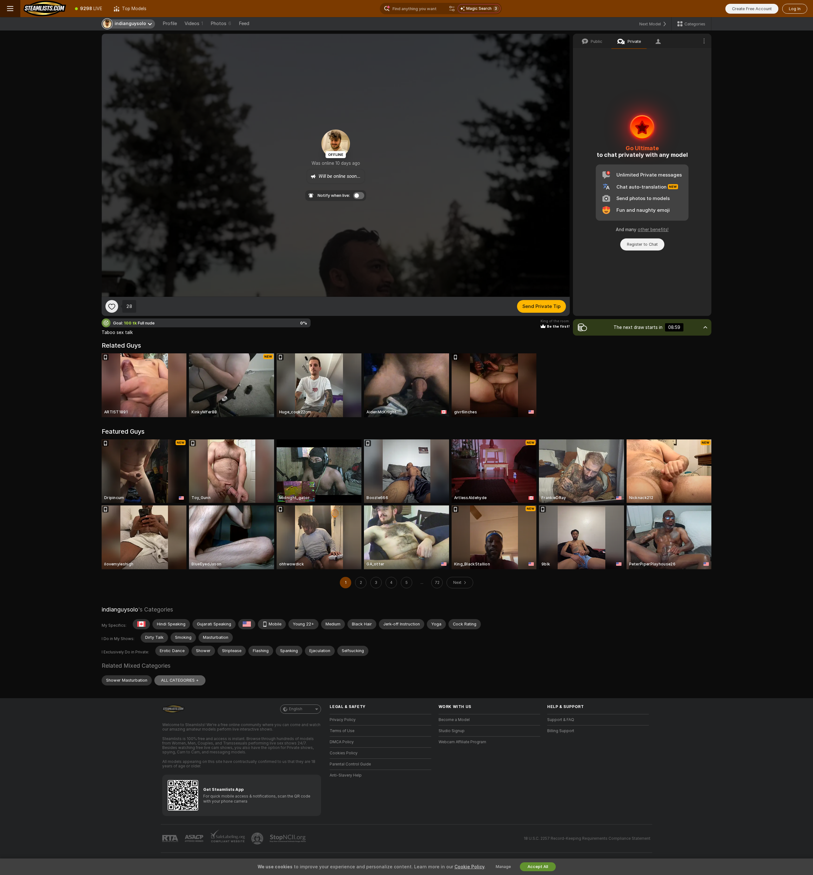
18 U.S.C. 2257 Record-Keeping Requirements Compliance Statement (587, 838)
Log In (795, 8)
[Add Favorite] (111, 306)
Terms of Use (342, 731)
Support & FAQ (560, 720)
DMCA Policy (342, 742)
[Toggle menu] (10, 8)
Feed (244, 23)
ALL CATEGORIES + (180, 680)
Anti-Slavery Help (346, 775)
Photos (221, 23)
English (295, 709)
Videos (194, 23)
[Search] (451, 8)
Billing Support (560, 731)
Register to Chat (642, 244)
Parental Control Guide (350, 764)
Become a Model (454, 720)
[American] (246, 624)
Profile (170, 23)
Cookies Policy (344, 753)
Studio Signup (452, 731)
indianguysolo (120, 609)
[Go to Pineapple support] (258, 838)
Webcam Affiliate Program (462, 742)
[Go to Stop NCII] (288, 838)
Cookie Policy (469, 866)
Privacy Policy (343, 720)
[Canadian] (141, 624)
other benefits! (653, 229)
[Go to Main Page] (44, 8)
